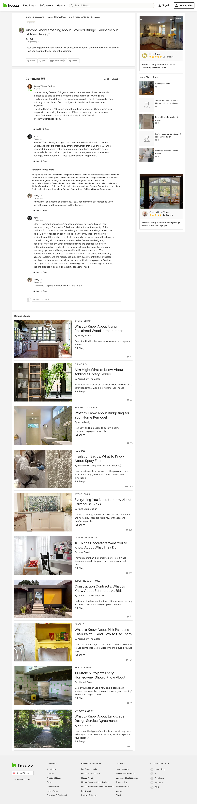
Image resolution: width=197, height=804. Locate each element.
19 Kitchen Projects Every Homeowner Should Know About (100, 675)
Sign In (119, 795)
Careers (50, 773)
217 (131, 573)
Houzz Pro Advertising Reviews (95, 782)
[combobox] (111, 5)
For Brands (86, 791)
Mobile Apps (52, 791)
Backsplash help (162, 83)
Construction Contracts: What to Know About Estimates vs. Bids (100, 588)
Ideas (60, 5)
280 (130, 486)
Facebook (159, 778)
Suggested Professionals (127, 778)
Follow (75, 61)
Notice (58, 778)
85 (131, 443)
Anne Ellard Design (87, 509)
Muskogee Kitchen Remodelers (92, 183)
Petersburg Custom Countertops (67, 189)
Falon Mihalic (84, 725)
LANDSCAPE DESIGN (84, 711)
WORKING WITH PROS (85, 537)
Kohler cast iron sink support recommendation (168, 135)
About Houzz (52, 769)
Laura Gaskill (84, 552)
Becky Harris (84, 335)
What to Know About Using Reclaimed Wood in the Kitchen (99, 328)
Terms (49, 782)
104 (131, 659)
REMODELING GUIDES (85, 407)
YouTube (159, 782)
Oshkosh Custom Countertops (97, 189)
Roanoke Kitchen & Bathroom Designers (91, 174)
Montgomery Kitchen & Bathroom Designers (52, 174)
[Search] (72, 5)
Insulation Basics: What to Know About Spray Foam (99, 458)
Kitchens (31, 23)
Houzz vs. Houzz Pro (90, 773)
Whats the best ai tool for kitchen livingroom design (167, 102)
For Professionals (89, 769)
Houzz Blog (160, 769)
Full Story (80, 348)
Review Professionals (125, 773)
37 (131, 399)
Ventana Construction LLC (91, 595)
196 (131, 529)
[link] (164, 57)
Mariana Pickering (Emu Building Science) (99, 465)
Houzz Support (123, 786)
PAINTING (79, 624)
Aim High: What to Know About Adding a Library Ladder (99, 372)
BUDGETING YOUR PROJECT (88, 581)
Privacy (50, 778)
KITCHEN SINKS (82, 494)
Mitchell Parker (85, 682)
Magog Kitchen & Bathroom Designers (69, 180)
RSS (157, 787)
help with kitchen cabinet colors (166, 118)
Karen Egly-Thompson (89, 379)
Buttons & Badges (89, 795)
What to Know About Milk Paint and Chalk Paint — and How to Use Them (103, 632)
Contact (119, 791)
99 (131, 703)
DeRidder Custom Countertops (66, 186)
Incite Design (84, 422)
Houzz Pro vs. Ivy (88, 778)
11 (132, 746)
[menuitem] (29, 5)
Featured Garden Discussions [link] (88, 17)
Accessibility (121, 782)
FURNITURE (80, 364)
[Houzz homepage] (11, 5)
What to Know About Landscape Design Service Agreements (99, 718)
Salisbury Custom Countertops (95, 186)
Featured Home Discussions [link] (59, 17)
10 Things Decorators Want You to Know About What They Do (101, 545)
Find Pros (28, 5)
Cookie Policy (53, 786)
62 (131, 356)
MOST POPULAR (82, 667)
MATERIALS (80, 451)
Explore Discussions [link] (35, 17)
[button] (112, 79)
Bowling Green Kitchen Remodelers (60, 183)
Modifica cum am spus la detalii (166, 152)
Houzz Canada (122, 769)
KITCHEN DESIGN (83, 321)
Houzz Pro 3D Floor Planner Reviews (97, 786)
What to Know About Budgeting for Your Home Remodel (102, 415)
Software (45, 5)
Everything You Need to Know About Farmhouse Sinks (103, 502)
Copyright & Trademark (57, 795)
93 (131, 616)
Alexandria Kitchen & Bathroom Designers (80, 177)
